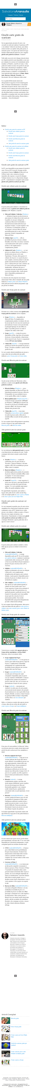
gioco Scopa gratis (12, 356)
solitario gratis (11, 281)
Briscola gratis (5, 425)
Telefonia (16, 15)
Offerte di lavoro (21, 1079)
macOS (16, 238)
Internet (21, 15)
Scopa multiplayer (21, 706)
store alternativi (19, 697)
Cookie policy (12, 1080)
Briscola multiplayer (7, 815)
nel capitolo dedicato (10, 558)
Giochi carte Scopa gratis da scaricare (18, 136)
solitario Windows (23, 281)
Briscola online (17, 425)
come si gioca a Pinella (22, 494)
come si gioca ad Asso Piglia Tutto (13, 496)
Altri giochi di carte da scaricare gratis (18, 143)
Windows (25, 214)
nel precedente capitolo (17, 413)
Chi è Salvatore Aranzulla (15, 1077)
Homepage (5, 1077)
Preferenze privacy (20, 1080)
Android (7, 554)
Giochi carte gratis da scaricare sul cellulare (16, 146)
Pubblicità (14, 1079)
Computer (10, 15)
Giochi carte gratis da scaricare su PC (15, 129)
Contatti (9, 1079)
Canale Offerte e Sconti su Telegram (14, 24)
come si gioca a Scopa (8, 706)
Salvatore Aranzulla (6, 39)
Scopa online (23, 356)
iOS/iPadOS (13, 554)
